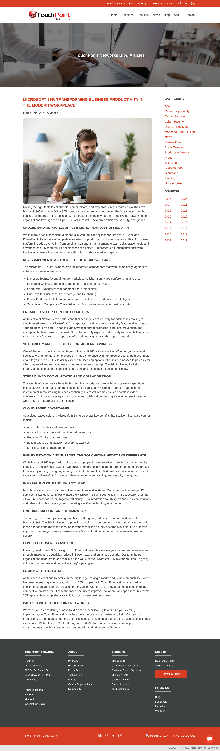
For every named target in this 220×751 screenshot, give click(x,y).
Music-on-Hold (120, 675)
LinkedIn (160, 706)
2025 (184, 198)
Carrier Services (175, 116)
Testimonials (75, 675)
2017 (184, 222)
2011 (184, 240)
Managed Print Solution (180, 131)
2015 (184, 228)
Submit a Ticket (164, 665)
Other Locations (34, 690)
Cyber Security (174, 121)
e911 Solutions (120, 689)
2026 (168, 198)
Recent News (76, 665)
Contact (190, 15)
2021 (184, 210)
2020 (168, 216)
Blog (167, 15)
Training (170, 178)
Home (114, 15)
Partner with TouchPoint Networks (56, 603)
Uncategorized (174, 183)
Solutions (128, 15)
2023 (184, 204)
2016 (168, 228)
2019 (184, 216)
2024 (168, 204)
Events (72, 679)
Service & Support (139, 3)
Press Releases (77, 670)
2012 (168, 240)
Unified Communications (126, 665)
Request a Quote (163, 3)
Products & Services (178, 152)
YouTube (160, 711)
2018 (168, 222)
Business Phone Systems (126, 670)
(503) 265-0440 (33, 665)
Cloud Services (120, 684)
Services (143, 15)
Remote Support (171, 673)
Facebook (161, 701)
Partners (73, 661)
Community (74, 689)
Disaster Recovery (176, 126)
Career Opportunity (177, 111)
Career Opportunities (80, 684)
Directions (30, 679)
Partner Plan (173, 142)
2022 (168, 210)
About (177, 15)
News (156, 15)
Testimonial (172, 173)
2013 (184, 234)
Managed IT (118, 661)
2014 (168, 234)
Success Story (174, 168)
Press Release (174, 147)
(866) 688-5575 (116, 3)
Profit (168, 157)
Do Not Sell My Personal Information (205, 748)
